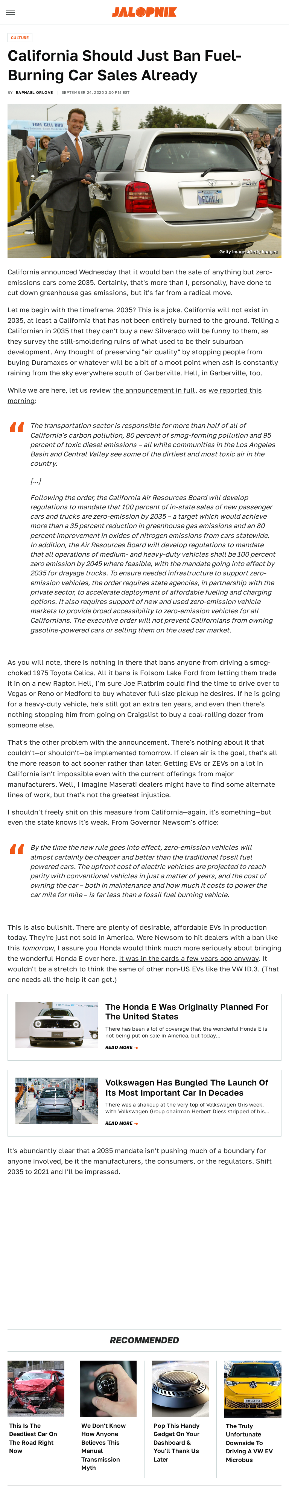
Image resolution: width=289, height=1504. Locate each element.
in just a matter (163, 876)
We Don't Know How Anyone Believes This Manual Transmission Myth (103, 1446)
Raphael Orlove (34, 92)
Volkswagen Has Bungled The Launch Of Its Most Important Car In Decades (186, 1087)
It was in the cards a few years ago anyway (189, 958)
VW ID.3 (245, 969)
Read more (119, 1047)
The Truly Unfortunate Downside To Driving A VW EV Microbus (249, 1443)
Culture (20, 37)
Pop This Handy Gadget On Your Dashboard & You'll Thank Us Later (176, 1442)
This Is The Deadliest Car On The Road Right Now (33, 1438)
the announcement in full (154, 390)
